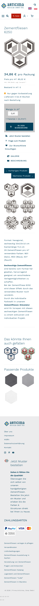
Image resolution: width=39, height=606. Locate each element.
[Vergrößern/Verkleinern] (1, 596)
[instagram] (5, 452)
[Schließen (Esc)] (8, 596)
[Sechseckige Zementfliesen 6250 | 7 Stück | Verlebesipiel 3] (11, 223)
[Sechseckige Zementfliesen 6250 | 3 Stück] (11, 190)
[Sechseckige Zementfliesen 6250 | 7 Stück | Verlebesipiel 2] (11, 207)
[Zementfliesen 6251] (11, 354)
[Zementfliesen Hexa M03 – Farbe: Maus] (28, 380)
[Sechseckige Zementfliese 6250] (28, 190)
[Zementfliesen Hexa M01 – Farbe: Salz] (11, 397)
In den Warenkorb (21, 126)
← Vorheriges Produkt (16, 171)
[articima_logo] (12, 4)
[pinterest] (9, 452)
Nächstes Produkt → (23, 176)
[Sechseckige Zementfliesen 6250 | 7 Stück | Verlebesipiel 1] (28, 207)
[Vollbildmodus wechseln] (3, 596)
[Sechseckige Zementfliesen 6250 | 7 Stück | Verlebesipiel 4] (28, 223)
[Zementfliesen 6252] (28, 354)
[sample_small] (6, 459)
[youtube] (13, 452)
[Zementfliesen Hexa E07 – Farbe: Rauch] (11, 380)
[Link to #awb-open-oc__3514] (3, 16)
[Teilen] (5, 596)
